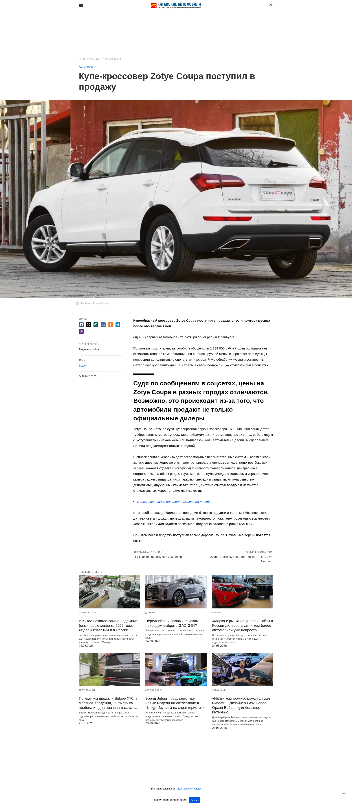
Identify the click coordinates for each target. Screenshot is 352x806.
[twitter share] (88, 324)
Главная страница (90, 59)
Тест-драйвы (87, 690)
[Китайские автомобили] (176, 5)
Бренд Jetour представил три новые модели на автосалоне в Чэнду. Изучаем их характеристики (174, 703)
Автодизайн (219, 690)
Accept (194, 800)
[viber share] (81, 331)
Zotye (82, 365)
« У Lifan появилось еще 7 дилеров (158, 556)
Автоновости (113, 59)
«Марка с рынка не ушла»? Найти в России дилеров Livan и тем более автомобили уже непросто (242, 625)
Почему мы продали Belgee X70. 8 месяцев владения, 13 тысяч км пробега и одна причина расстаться (109, 703)
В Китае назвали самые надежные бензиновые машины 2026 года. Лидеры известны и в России (108, 625)
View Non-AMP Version (189, 788)
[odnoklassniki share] (110, 324)
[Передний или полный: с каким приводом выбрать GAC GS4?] (175, 591)
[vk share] (103, 324)
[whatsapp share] (96, 324)
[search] (271, 5)
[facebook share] (81, 324)
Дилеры (150, 613)
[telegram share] (117, 324)
